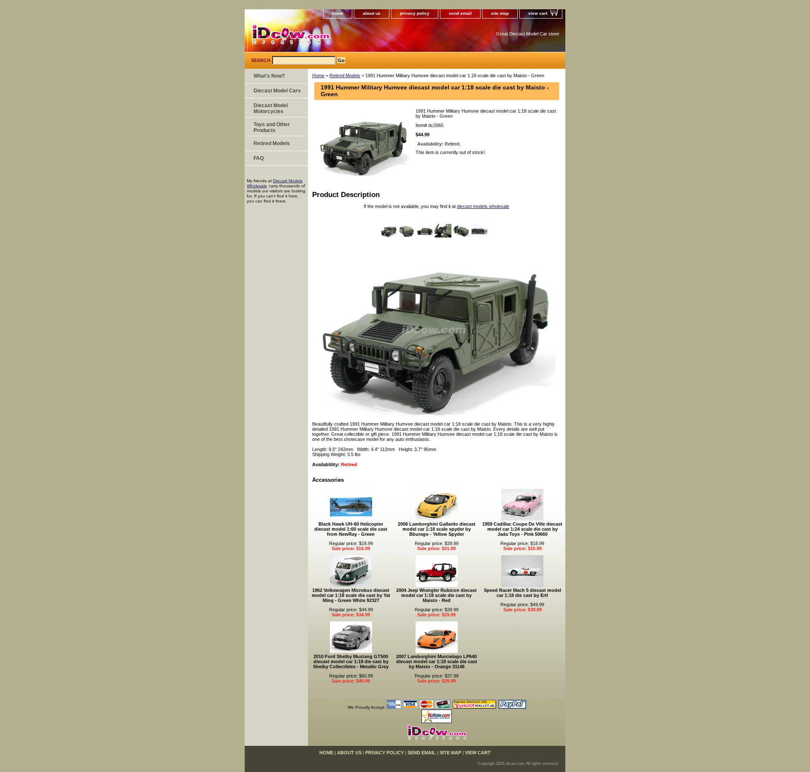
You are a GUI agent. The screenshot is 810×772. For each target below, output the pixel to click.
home (337, 13)
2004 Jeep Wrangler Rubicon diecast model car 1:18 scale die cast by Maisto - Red (436, 595)
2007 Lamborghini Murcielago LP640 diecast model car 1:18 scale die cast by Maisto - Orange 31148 (436, 661)
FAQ (259, 158)
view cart (537, 13)
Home (318, 75)
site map (500, 13)
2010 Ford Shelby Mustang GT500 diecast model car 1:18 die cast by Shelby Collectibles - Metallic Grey (351, 661)
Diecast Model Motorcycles (271, 108)
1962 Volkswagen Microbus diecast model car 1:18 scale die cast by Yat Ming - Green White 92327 (351, 595)
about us (372, 13)
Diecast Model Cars (277, 91)
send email (460, 13)
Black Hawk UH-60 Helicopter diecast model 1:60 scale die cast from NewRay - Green (350, 529)
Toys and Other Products (272, 127)
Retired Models (344, 75)
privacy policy (414, 13)
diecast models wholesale (483, 206)
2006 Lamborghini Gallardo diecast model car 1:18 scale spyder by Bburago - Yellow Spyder (436, 529)
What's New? (269, 76)
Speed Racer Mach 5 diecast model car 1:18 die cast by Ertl (522, 593)
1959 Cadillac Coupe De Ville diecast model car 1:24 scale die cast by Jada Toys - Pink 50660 (522, 529)
